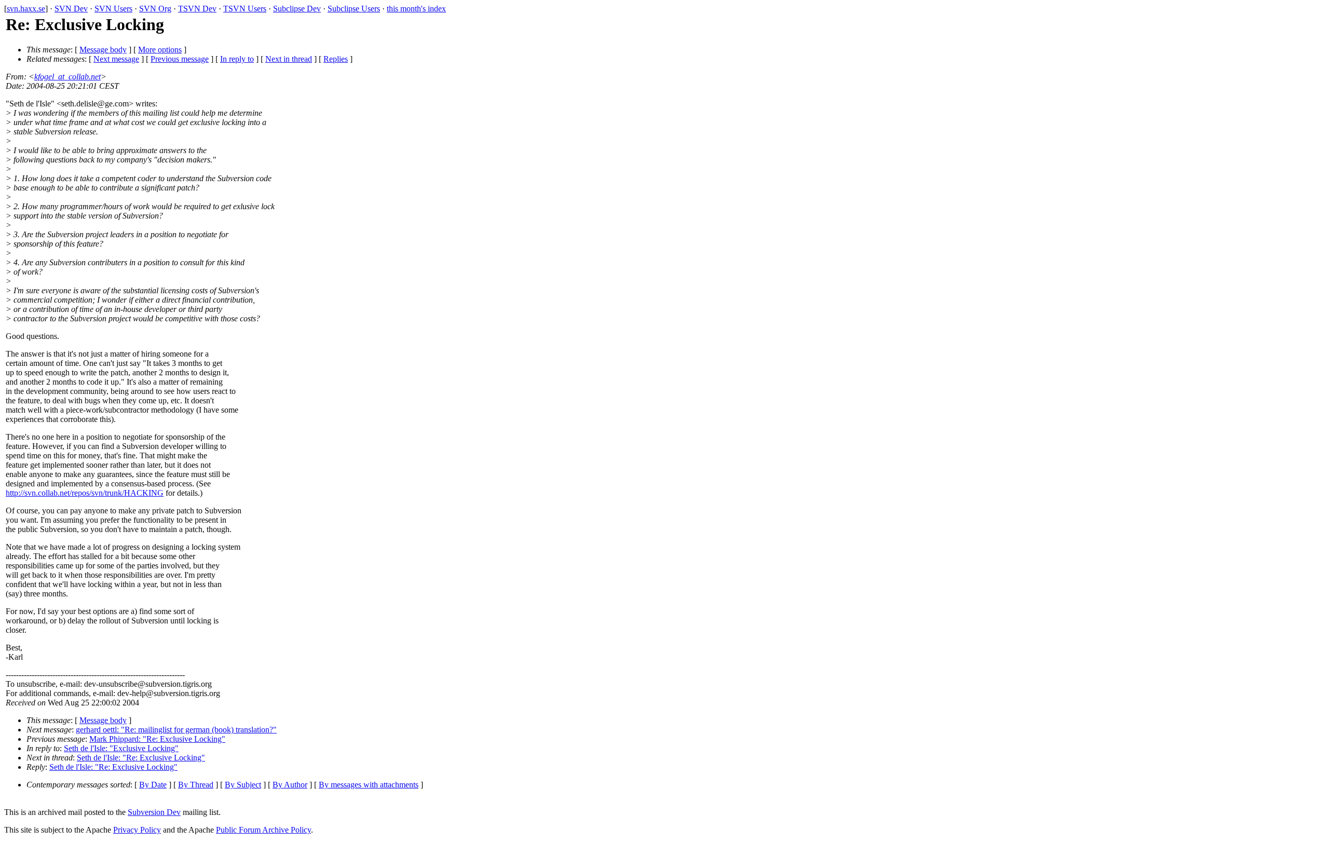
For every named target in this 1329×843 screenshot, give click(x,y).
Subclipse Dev (297, 8)
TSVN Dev (197, 8)
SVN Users (113, 8)
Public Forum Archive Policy (263, 829)
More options (160, 49)
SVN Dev (71, 8)
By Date (153, 784)
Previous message (180, 59)
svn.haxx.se (26, 8)
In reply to (237, 59)
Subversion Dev (154, 812)
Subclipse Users (354, 8)
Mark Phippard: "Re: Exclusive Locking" (157, 739)
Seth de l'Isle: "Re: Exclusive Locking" (141, 757)
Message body (103, 49)
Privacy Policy (137, 829)
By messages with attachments (368, 784)
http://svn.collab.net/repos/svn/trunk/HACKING (85, 492)
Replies (335, 59)
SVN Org (155, 8)
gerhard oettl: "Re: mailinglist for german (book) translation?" (176, 729)
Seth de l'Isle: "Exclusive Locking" (121, 748)
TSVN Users (244, 8)
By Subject (243, 784)
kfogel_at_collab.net (67, 76)
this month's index (416, 8)
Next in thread (288, 59)
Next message (116, 59)
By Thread (195, 784)
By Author (290, 784)
